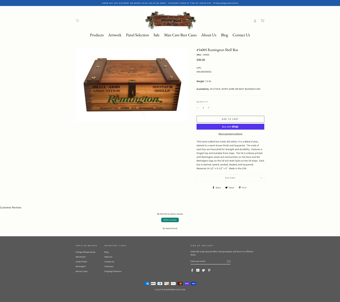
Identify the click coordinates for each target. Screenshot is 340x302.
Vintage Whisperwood (85, 252)
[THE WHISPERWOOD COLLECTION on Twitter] (203, 270)
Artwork (114, 34)
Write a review (170, 219)
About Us (208, 34)
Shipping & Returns (112, 271)
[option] (191, 3)
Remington (81, 266)
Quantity (202, 102)
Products (97, 34)
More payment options (230, 133)
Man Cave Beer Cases (180, 34)
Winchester (81, 256)
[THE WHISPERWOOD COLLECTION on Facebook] (192, 270)
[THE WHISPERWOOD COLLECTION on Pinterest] (209, 270)
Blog (224, 34)
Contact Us (241, 34)
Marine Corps (81, 271)
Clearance (109, 266)
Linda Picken (81, 261)
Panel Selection (137, 34)
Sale (157, 34)
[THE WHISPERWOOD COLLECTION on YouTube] (197, 270)
